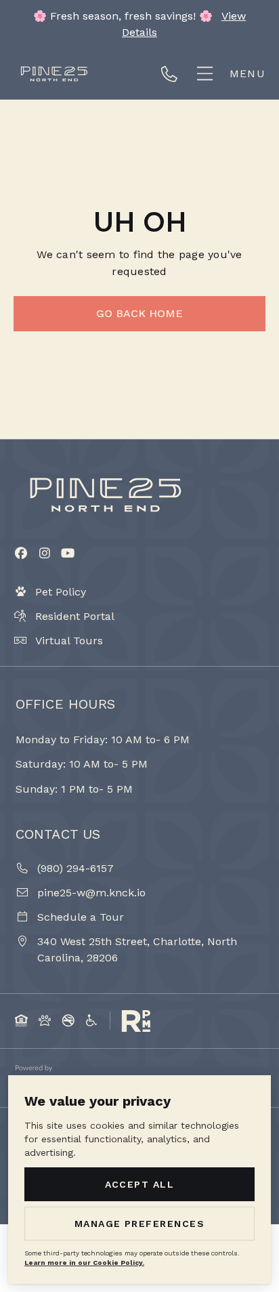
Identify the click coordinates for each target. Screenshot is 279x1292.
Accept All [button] (140, 1184)
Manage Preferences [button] (139, 1223)
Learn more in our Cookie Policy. (84, 1262)
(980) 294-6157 (174, 74)
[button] (229, 73)
